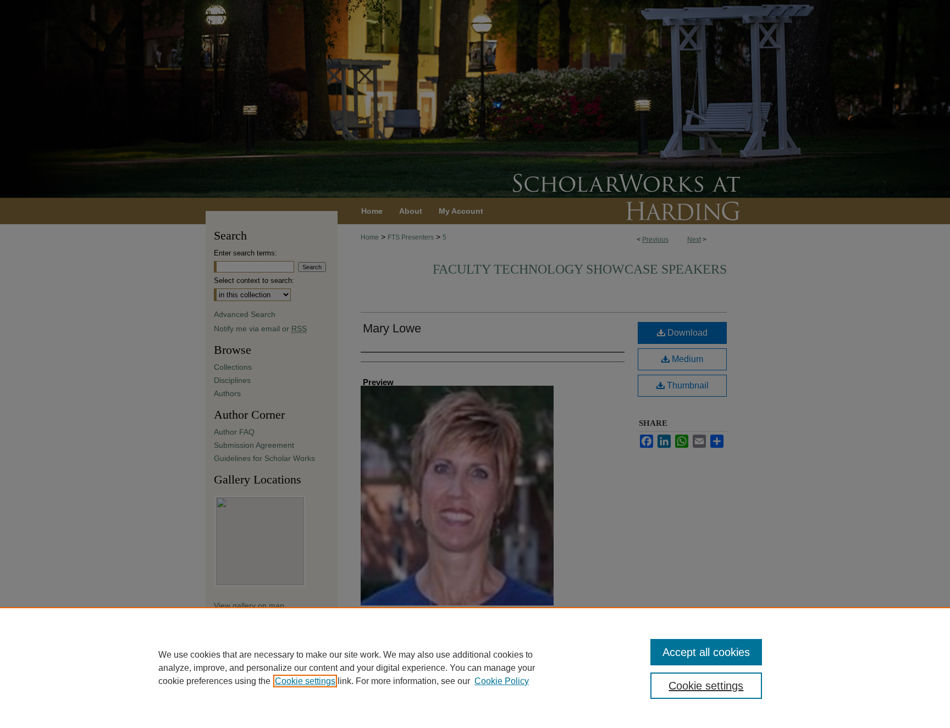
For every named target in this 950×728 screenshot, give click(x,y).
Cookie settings (305, 681)
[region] (475, 667)
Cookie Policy (501, 681)
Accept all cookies (706, 652)
